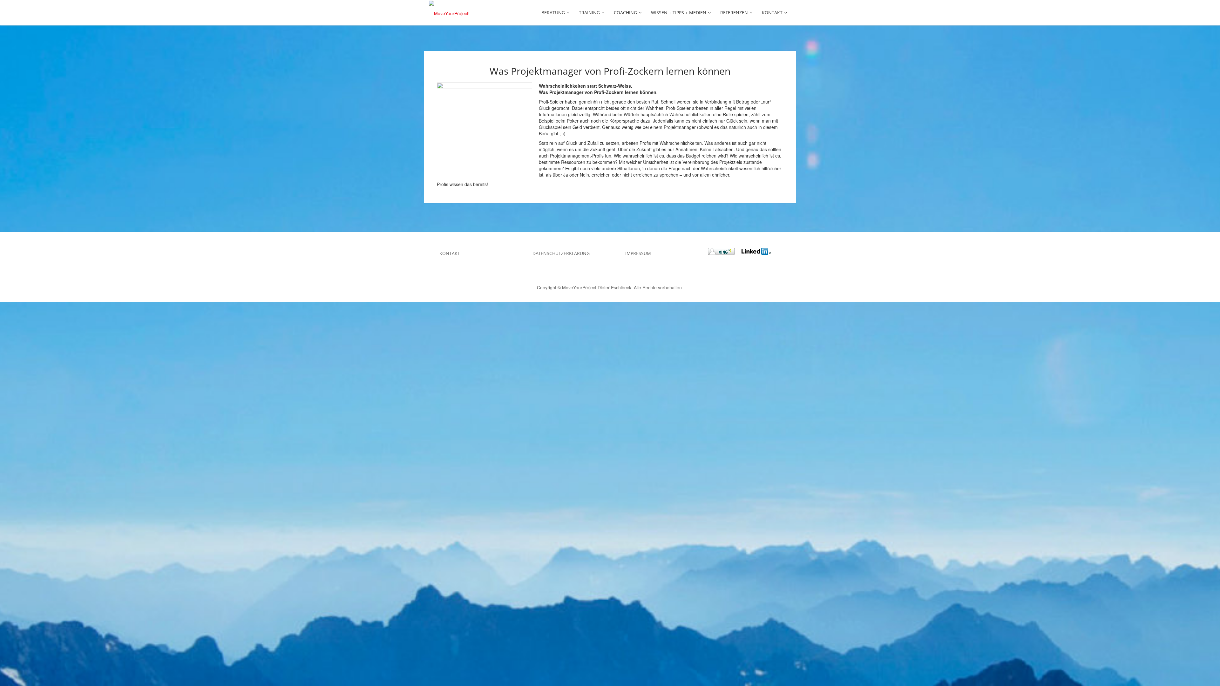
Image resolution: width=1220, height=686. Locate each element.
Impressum (638, 253)
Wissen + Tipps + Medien (678, 13)
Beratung (553, 13)
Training (589, 13)
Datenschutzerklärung (561, 253)
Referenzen (734, 13)
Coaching (625, 13)
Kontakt (772, 13)
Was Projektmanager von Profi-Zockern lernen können (610, 70)
